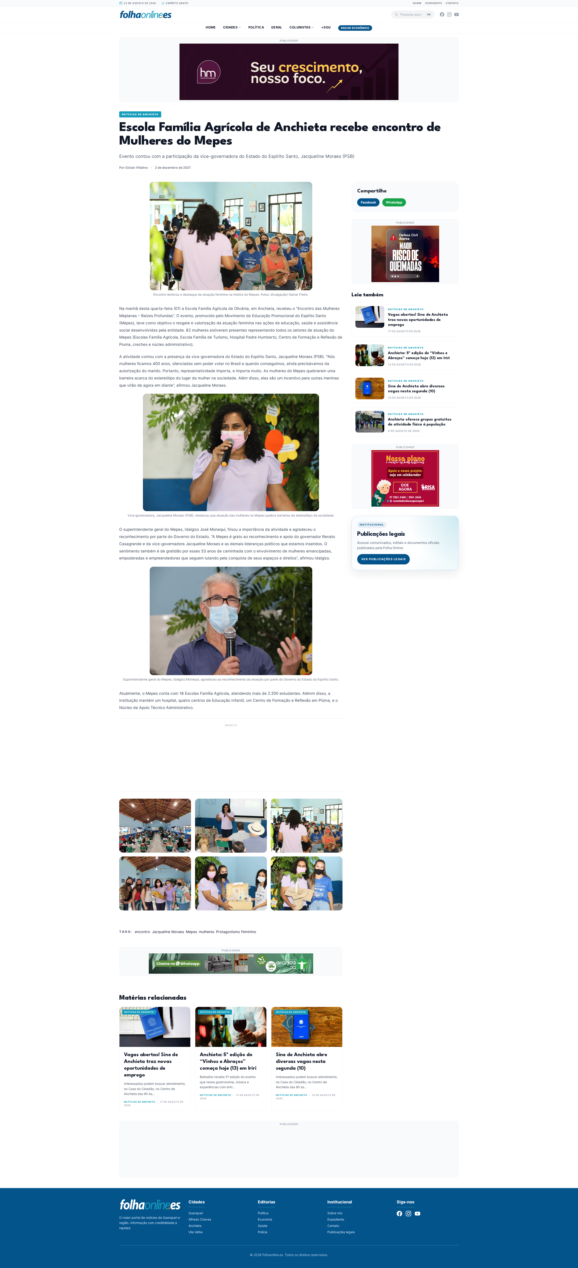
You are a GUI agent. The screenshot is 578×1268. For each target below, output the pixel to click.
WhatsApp (394, 202)
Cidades (230, 27)
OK (429, 14)
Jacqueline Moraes (168, 931)
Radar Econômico (355, 28)
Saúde (262, 1226)
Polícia (262, 1232)
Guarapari (196, 1213)
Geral (276, 27)
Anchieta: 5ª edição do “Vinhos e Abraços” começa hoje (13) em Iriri (228, 1061)
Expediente (433, 3)
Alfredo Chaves (200, 1219)
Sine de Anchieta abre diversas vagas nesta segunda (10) (301, 1061)
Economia (265, 1219)
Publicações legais (341, 1232)
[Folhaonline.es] (145, 14)
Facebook (368, 202)
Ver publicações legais (383, 559)
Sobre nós (334, 1213)
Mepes (191, 931)
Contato (452, 3)
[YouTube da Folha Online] (456, 14)
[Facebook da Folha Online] (442, 14)
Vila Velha (196, 1232)
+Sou (326, 27)
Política (256, 27)
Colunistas (300, 27)
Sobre (417, 3)
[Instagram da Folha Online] (449, 14)
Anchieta (195, 1226)
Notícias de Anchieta (140, 114)
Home (211, 27)
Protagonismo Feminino (236, 931)
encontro (142, 931)
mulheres (206, 931)
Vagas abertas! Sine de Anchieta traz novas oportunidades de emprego (418, 320)
